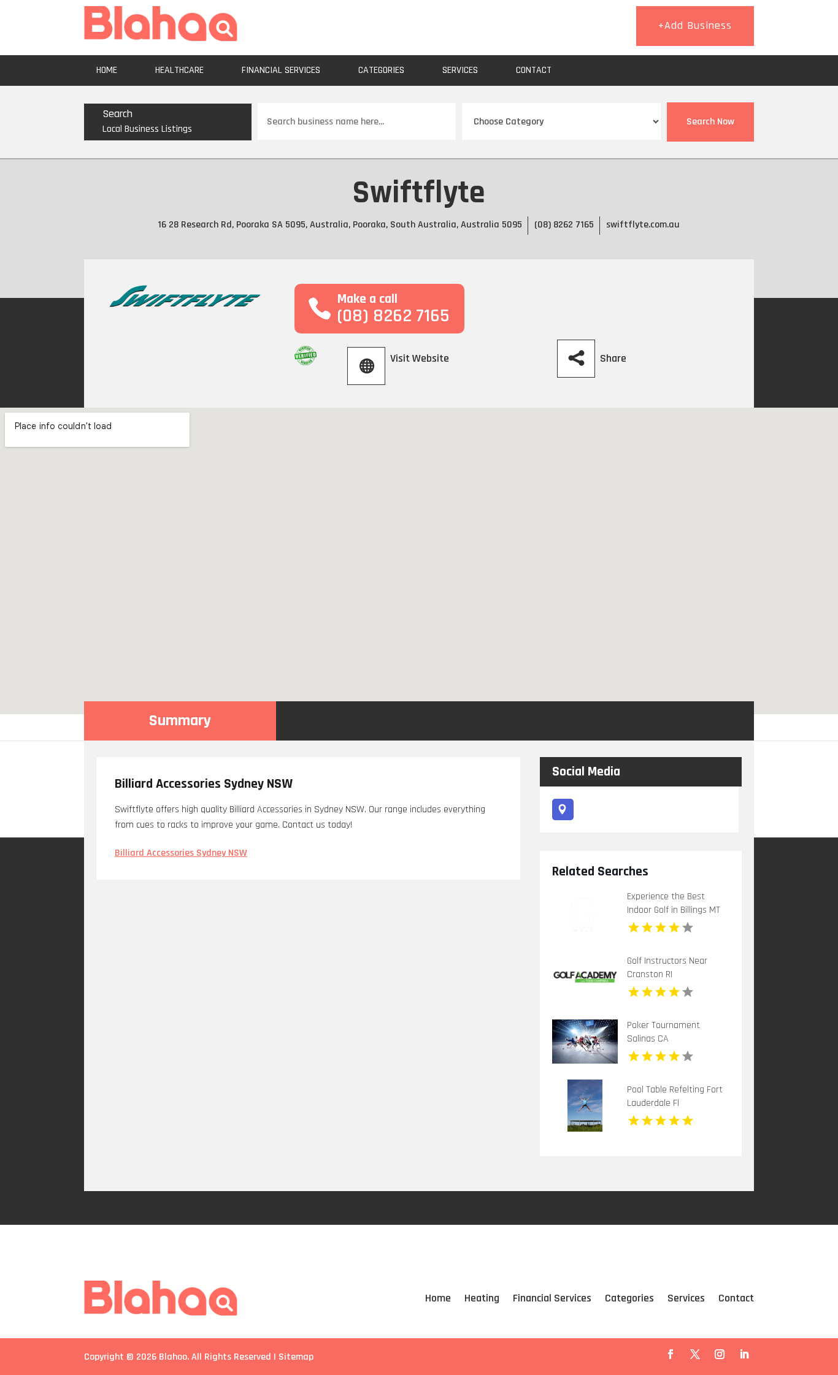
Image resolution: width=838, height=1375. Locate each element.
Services (460, 70)
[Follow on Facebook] (670, 1354)
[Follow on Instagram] (719, 1354)
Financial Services (281, 70)
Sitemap (296, 1356)
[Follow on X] (695, 1354)
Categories (381, 70)
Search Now (710, 121)
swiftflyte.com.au (643, 224)
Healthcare (179, 70)
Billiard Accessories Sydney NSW (181, 853)
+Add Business (695, 25)
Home (106, 70)
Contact (534, 70)
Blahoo (173, 1356)
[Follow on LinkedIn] (744, 1354)
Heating (481, 1298)
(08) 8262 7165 (564, 224)
